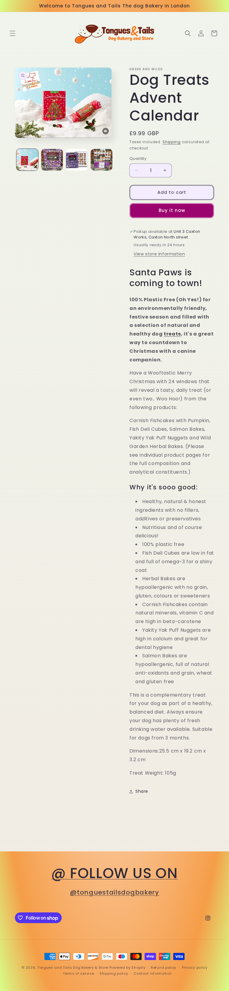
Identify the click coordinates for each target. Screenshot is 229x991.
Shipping (172, 141)
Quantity (137, 158)
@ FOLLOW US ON (114, 873)
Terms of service (78, 973)
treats (172, 333)
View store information (159, 254)
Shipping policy (114, 973)
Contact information (152, 973)
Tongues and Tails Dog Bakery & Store (72, 967)
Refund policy (163, 967)
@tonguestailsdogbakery (114, 892)
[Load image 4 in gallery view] (101, 160)
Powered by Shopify (127, 967)
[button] (12, 33)
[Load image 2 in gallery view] (52, 160)
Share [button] (141, 791)
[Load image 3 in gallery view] (77, 160)
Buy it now (172, 210)
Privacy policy (195, 967)
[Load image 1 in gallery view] (27, 160)
